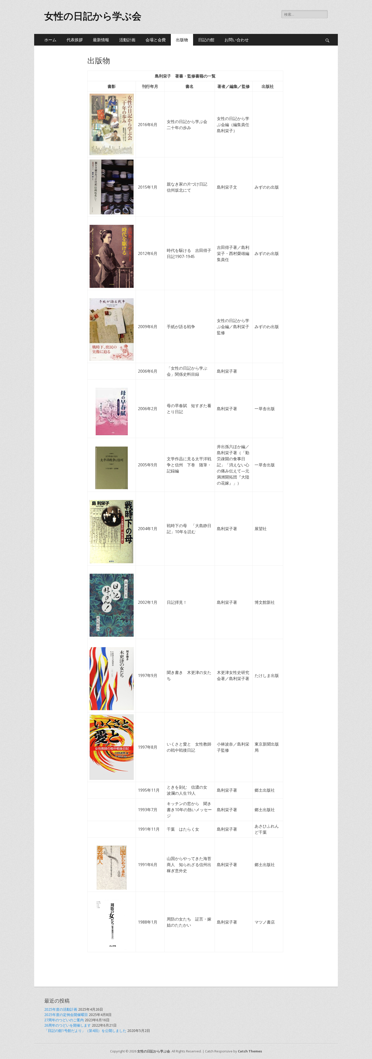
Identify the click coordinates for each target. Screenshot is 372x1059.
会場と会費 (156, 40)
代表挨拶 (75, 40)
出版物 (182, 40)
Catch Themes (250, 1051)
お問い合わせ (236, 40)
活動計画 (127, 40)
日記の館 (206, 40)
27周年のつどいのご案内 (64, 1019)
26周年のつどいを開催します (67, 1025)
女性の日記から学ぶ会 (92, 16)
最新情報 (101, 40)
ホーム (50, 40)
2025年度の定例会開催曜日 (66, 1014)
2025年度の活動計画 (60, 1009)
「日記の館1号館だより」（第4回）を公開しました (85, 1030)
